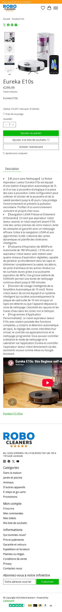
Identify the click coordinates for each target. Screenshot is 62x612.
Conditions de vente (15, 559)
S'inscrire (8, 508)
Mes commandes (13, 513)
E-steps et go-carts (14, 492)
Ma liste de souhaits (15, 523)
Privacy (7, 563)
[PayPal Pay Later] (40, 605)
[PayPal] (30, 605)
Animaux (8, 482)
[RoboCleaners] (10, 8)
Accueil (6, 18)
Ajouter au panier (31, 133)
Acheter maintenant (31, 147)
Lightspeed (8, 600)
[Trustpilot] (17, 606)
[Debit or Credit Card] (35, 605)
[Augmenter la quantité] (13, 125)
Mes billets (9, 518)
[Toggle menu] (55, 8)
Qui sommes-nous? (14, 535)
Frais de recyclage (14, 114)
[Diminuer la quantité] (6, 125)
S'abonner (47, 581)
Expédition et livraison (16, 549)
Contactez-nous (12, 568)
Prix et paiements (13, 539)
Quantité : (8, 118)
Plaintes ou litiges (13, 554)
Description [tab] (12, 168)
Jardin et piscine (12, 477)
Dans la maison (12, 473)
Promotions (10, 497)
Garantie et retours (14, 544)
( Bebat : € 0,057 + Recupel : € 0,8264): (21, 108)
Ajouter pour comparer (17, 153)
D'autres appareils (14, 487)
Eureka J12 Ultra (13, 413)
